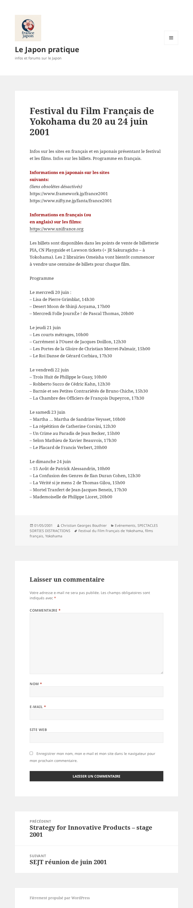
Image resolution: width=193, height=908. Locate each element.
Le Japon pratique (47, 49)
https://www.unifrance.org (56, 229)
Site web (38, 729)
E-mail (38, 706)
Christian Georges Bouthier (84, 525)
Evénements (125, 525)
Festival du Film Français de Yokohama (110, 530)
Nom (36, 683)
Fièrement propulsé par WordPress (60, 897)
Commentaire (45, 610)
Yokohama (53, 536)
